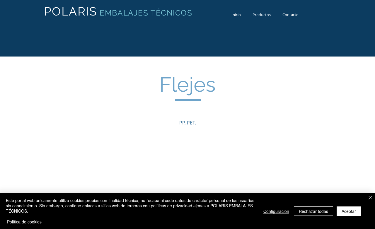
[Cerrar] (370, 198)
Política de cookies (24, 222)
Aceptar (349, 211)
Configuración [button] (276, 211)
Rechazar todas (313, 211)
